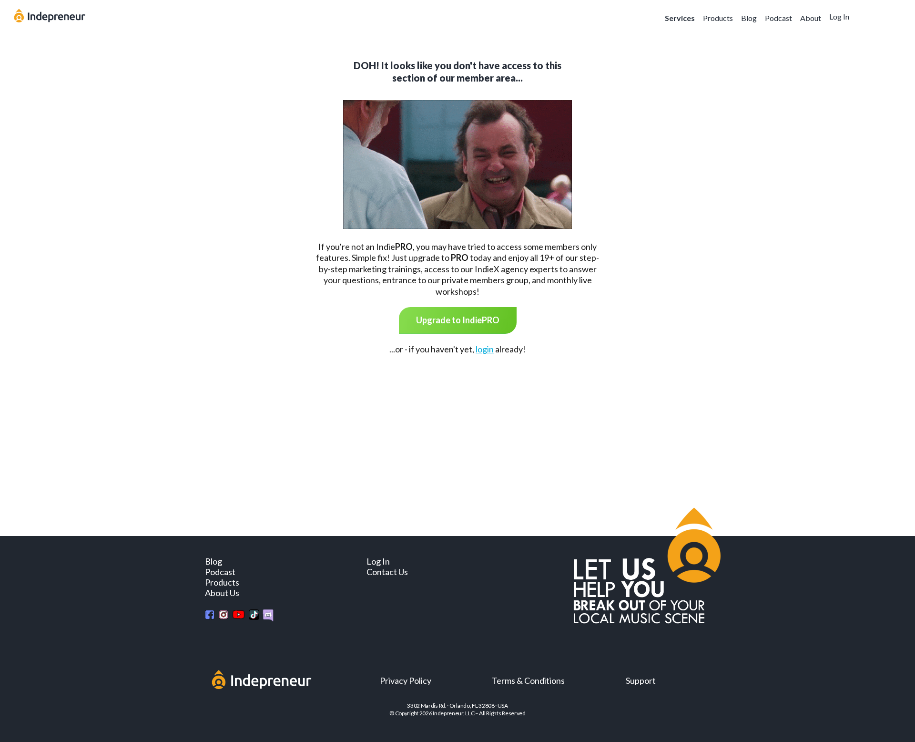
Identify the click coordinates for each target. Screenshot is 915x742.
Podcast (778, 17)
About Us (222, 592)
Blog (749, 17)
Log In (839, 16)
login (485, 349)
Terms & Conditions (528, 680)
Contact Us (387, 572)
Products (718, 17)
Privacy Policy (405, 680)
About (810, 17)
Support (641, 680)
